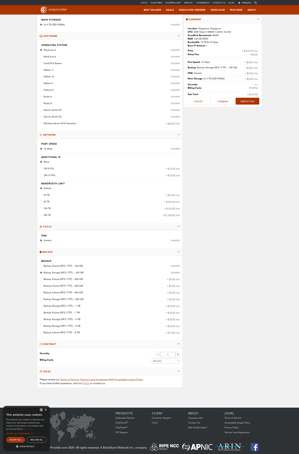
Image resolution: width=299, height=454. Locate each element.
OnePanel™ (122, 427)
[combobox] (166, 360)
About (251, 9)
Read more (28, 429)
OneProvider (54, 9)
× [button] (45, 410)
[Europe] (71, 419)
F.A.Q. (86, 383)
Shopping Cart (173, 3)
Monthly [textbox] (157, 361)
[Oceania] (90, 435)
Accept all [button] (15, 439)
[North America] (54, 420)
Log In (143, 3)
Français (246, 3)
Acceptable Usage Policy (128, 379)
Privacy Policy (232, 427)
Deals (170, 9)
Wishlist (188, 3)
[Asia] (86, 420)
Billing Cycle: (47, 359)
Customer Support (161, 418)
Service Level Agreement (94, 379)
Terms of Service (69, 379)
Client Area (156, 3)
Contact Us (219, 3)
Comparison (202, 3)
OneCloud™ (122, 422)
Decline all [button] (36, 439)
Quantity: (45, 353)
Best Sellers (152, 9)
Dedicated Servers (192, 9)
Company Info (195, 418)
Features (236, 9)
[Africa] (73, 434)
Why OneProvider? (197, 427)
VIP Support (122, 432)
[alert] (26, 428)
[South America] (54, 436)
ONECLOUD (218, 9)
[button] (26, 433)
